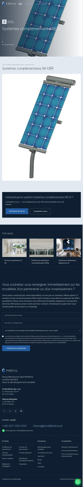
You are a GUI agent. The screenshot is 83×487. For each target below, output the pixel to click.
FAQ (39, 463)
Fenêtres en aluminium (7, 448)
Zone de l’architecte (69, 451)
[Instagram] (10, 411)
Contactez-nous (40, 211)
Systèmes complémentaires (26, 459)
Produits (28, 4)
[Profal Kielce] (9, 4)
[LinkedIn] (15, 411)
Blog (39, 460)
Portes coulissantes (7, 454)
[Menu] (20, 4)
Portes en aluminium (23, 448)
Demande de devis (17, 211)
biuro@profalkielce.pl (47, 425)
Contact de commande (16, 348)
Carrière (41, 456)
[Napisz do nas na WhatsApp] (78, 482)
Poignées (23, 464)
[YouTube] (21, 411)
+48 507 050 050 (14, 425)
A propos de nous (45, 453)
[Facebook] (4, 411)
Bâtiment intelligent (6, 465)
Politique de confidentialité (11, 479)
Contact (41, 467)
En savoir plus (8, 45)
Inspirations (41, 4)
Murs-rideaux (7, 458)
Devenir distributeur (69, 447)
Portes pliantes (25, 453)
